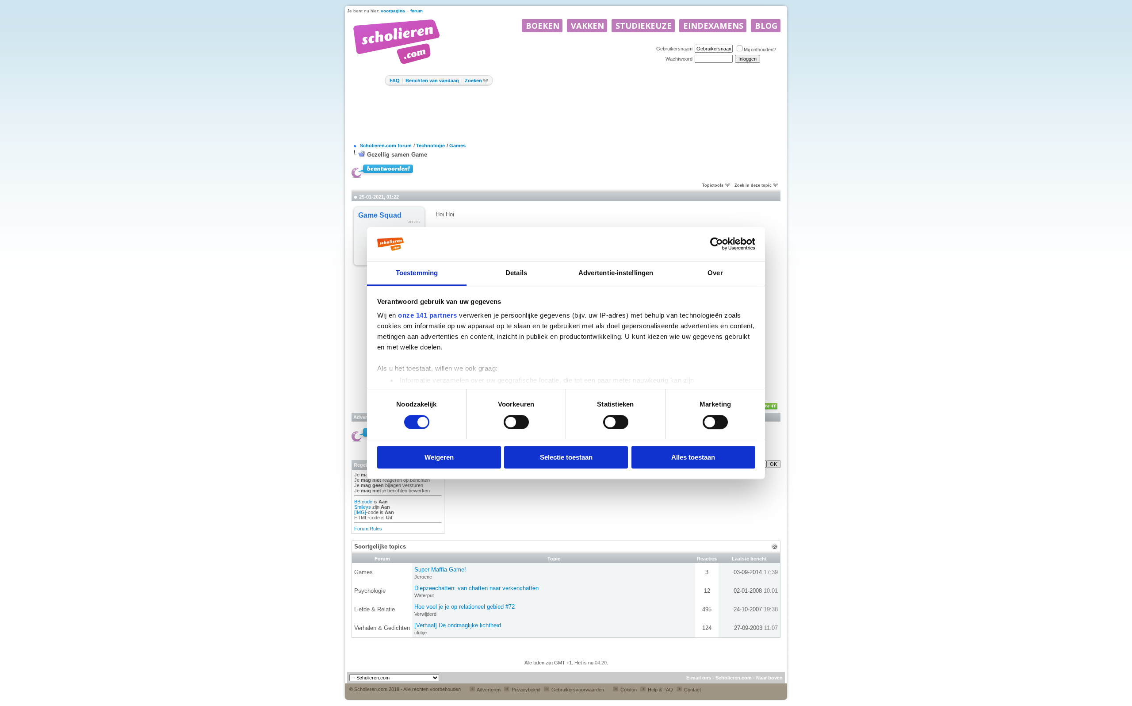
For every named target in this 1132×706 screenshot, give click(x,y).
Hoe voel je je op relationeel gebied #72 (464, 606)
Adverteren (488, 689)
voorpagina (393, 10)
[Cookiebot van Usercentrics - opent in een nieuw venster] (716, 244)
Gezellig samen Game (397, 154)
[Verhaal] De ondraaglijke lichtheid (457, 625)
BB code (363, 501)
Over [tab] (715, 272)
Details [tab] (516, 272)
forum (416, 10)
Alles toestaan (693, 457)
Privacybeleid (525, 689)
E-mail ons (698, 677)
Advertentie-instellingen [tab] (615, 272)
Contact (692, 689)
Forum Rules (368, 528)
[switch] (516, 422)
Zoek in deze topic (753, 185)
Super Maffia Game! (440, 569)
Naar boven (769, 677)
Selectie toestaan (566, 457)
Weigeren (439, 457)
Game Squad (380, 215)
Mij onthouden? (760, 49)
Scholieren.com (733, 677)
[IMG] (360, 512)
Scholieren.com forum (386, 145)
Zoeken (473, 80)
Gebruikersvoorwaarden (577, 689)
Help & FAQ (659, 689)
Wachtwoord (678, 58)
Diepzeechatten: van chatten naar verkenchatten (476, 588)
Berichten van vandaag (432, 80)
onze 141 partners (427, 315)
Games (457, 145)
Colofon (628, 689)
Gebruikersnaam (674, 48)
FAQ (395, 80)
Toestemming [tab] (417, 272)
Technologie (430, 145)
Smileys (362, 507)
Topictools (712, 185)
